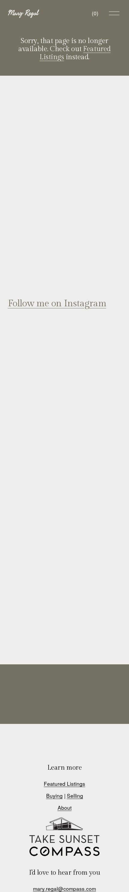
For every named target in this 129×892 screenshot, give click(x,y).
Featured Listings (64, 783)
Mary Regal (23, 13)
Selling (75, 795)
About (65, 807)
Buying (54, 795)
